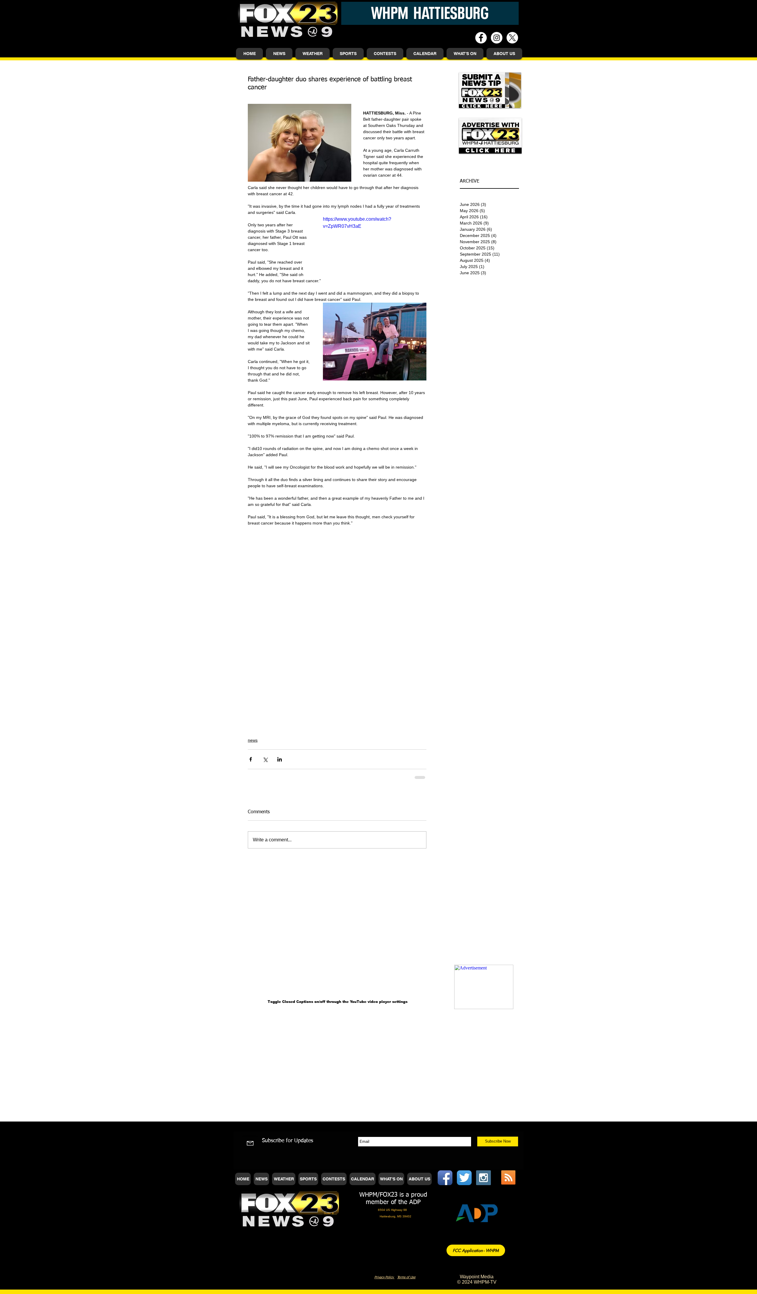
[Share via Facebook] (250, 759)
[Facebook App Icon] (445, 1177)
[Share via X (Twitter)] (265, 759)
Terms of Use (406, 1277)
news (253, 740)
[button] (279, 53)
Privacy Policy (384, 1277)
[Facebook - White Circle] (481, 37)
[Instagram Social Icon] (483, 1177)
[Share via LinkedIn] (279, 759)
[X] (512, 37)
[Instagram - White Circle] (496, 37)
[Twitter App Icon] (464, 1177)
